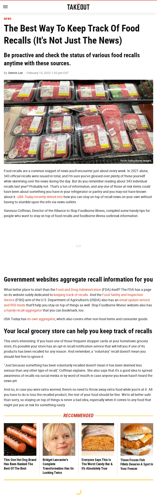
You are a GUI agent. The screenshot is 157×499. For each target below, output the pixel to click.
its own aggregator (41, 319)
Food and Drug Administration (78, 290)
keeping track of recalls (71, 295)
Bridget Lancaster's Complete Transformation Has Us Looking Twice (58, 466)
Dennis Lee (15, 73)
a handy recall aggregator (23, 310)
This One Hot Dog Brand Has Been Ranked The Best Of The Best (20, 464)
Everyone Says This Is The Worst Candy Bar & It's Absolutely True (97, 464)
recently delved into (40, 197)
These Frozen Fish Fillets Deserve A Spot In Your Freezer (136, 464)
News (7, 18)
